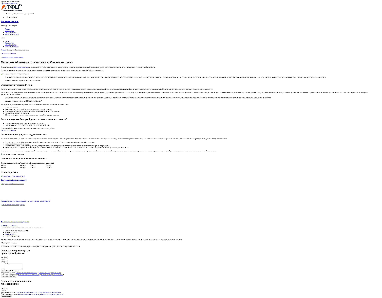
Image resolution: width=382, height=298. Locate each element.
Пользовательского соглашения (26, 273)
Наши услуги (9, 31)
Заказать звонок (10, 21)
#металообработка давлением (12, 57)
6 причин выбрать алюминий (14, 180)
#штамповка (20, 57)
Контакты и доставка (12, 34)
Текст (3, 269)
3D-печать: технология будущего (15, 222)
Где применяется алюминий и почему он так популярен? (25, 201)
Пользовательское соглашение (11, 227)
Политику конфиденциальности (50, 273)
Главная (7, 29)
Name (3, 257)
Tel (2, 259)
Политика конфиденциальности (32, 227)
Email (2, 262)
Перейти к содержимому (9, 3)
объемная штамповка (20, 67)
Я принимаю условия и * (31, 273)
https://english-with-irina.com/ (10, 1)
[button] (191, 38)
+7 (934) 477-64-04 (11, 17)
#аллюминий (3, 57)
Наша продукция (10, 32)
